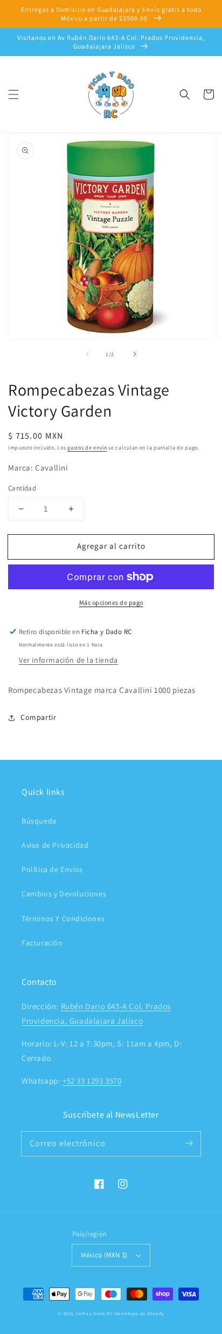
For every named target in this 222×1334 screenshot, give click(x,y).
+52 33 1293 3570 (92, 1081)
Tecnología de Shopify (139, 1313)
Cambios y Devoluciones (64, 894)
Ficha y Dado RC (94, 1313)
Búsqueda (39, 821)
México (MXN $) (104, 1255)
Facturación (42, 943)
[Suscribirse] (188, 1143)
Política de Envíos (52, 869)
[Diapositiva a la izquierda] (87, 354)
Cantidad (22, 488)
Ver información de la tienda (68, 660)
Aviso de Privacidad (55, 845)
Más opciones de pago (111, 602)
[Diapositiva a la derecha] (135, 354)
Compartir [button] (38, 717)
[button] (13, 94)
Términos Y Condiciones (63, 918)
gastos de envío (87, 447)
